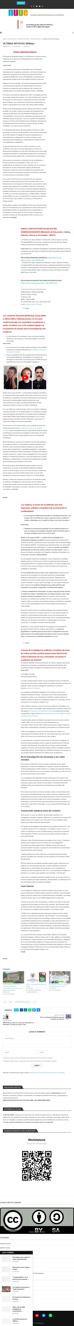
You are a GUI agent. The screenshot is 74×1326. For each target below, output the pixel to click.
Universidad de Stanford (22, 1002)
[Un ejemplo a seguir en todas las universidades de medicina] (59, 977)
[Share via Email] (38, 1009)
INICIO (5, 39)
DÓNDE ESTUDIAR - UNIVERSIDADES (29, 39)
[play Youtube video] (25, 377)
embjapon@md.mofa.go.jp (33, 304)
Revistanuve (40, 1323)
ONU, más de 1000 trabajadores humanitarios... (19, 1309)
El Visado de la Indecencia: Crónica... (22, 1298)
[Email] (39, 6)
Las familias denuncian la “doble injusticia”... (21, 1288)
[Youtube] (36, 6)
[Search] (73, 33)
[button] (26, 3)
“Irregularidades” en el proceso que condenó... (20, 1278)
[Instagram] (33, 6)
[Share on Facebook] (21, 1009)
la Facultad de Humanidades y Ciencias (41, 711)
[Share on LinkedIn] (25, 1009)
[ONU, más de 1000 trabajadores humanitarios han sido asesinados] (6, 1309)
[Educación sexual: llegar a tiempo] (6, 1269)
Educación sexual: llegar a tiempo (21, 1268)
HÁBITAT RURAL (5, 1248)
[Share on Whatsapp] (29, 1009)
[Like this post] (17, 1009)
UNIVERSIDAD (12, 39)
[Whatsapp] (42, 6)
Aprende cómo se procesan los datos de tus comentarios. (47, 1072)
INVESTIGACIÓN (5, 1243)
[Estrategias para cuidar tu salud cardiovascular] (6, 1259)
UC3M (10, 1002)
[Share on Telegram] (34, 1009)
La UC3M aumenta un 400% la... (20, 1320)
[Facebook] (31, 6)
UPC (34, 1002)
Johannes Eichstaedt (33, 688)
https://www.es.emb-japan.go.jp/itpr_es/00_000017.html (39, 283)
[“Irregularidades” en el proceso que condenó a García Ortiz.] (6, 1279)
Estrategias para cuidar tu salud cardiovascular (21, 1258)
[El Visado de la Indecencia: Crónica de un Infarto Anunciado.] (6, 1299)
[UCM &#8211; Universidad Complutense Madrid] (36, 977)
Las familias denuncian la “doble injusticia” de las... (34, 3)
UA (5, 1002)
